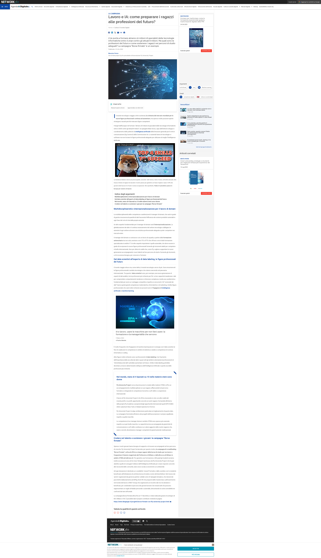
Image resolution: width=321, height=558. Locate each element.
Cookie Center (171, 524)
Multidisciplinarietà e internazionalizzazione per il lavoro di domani (137, 197)
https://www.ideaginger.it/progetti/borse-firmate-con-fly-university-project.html (141, 502)
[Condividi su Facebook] (109, 32)
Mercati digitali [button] (245, 6)
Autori (116, 524)
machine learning (128, 291)
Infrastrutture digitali (190, 6)
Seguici (135, 521)
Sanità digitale (105, 6)
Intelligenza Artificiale (77, 6)
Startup (255, 6)
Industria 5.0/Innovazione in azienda (136, 6)
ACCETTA (196, 548)
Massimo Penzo (113, 53)
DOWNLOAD (206, 50)
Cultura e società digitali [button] (231, 6)
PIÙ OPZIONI (196, 554)
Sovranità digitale (49, 6)
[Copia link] (121, 32)
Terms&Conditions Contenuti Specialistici (155, 524)
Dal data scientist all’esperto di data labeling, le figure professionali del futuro (141, 199)
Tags (121, 524)
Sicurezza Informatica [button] (91, 6)
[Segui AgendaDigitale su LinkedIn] (143, 521)
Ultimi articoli (38, 6)
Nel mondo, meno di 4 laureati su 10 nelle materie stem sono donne (137, 201)
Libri (149, 6)
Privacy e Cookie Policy (137, 524)
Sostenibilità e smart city (266, 6)
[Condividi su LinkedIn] (112, 32)
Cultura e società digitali (121, 27)
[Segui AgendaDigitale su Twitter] (147, 521)
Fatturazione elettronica (205, 6)
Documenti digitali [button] (116, 6)
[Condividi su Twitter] (115, 32)
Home (110, 27)
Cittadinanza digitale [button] (62, 6)
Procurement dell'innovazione (160, 6)
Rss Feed (126, 524)
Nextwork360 (114, 532)
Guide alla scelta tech (176, 6)
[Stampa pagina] (124, 32)
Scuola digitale (217, 6)
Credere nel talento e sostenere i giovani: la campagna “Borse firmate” (138, 204)
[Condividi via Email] (118, 32)
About (112, 524)
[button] (5, 6)
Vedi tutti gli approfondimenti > (204, 147)
